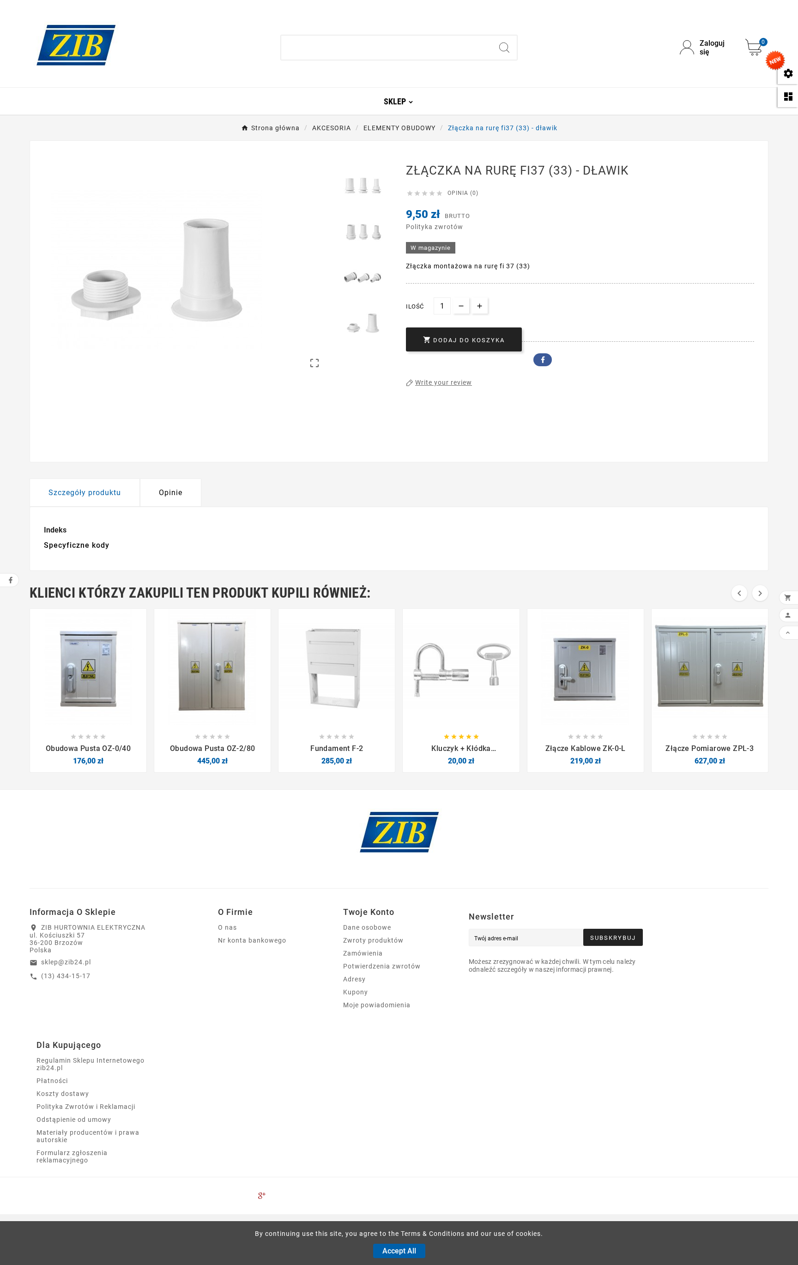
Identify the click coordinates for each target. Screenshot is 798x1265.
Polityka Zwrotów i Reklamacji (85, 1106)
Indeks (55, 530)
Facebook (542, 359)
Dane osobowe (367, 927)
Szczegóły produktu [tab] (84, 492)
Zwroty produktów (373, 940)
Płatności (52, 1080)
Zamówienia (363, 953)
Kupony (355, 992)
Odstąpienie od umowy (73, 1119)
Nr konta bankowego (252, 940)
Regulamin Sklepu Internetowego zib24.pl (90, 1064)
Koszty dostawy (62, 1093)
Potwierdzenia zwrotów (382, 966)
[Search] (504, 47)
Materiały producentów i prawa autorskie (87, 1136)
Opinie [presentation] (170, 492)
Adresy (354, 979)
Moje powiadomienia (377, 1005)
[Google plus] (262, 1195)
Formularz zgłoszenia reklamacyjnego (72, 1156)
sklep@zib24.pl (66, 962)
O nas (227, 927)
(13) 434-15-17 (66, 976)
